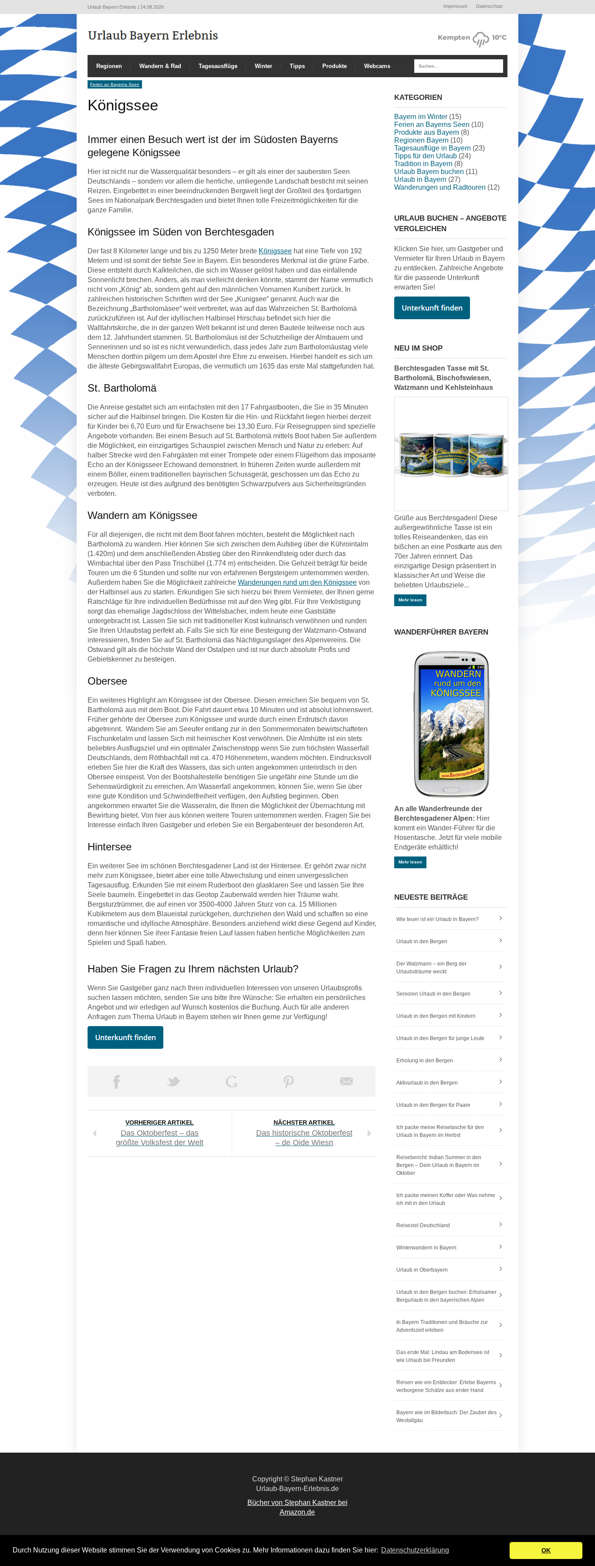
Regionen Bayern (421, 140)
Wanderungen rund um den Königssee (297, 582)
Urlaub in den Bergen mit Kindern (436, 1016)
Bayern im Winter (420, 116)
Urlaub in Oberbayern (422, 1270)
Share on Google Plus (231, 1081)
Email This (346, 1081)
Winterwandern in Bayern (426, 1248)
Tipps (297, 66)
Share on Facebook (116, 1081)
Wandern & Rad (160, 66)
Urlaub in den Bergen (421, 941)
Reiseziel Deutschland (423, 1225)
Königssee (275, 251)
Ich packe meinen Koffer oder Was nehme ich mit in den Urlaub (445, 1199)
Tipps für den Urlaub (425, 156)
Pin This (289, 1081)
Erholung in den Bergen (424, 1061)
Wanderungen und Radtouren (440, 187)
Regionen (109, 66)
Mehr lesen (410, 599)
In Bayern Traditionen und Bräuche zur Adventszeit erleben (442, 1326)
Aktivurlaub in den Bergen (427, 1083)
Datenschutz (489, 6)
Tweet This (174, 1081)
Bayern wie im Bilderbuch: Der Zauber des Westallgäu (446, 1416)
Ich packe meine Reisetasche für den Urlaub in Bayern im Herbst (440, 1131)
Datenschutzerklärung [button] (415, 1550)
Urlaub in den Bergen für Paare (433, 1105)
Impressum (455, 6)
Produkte (334, 66)
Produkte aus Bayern (426, 132)
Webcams (377, 66)
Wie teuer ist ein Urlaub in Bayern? (437, 919)
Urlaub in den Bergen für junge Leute (440, 1038)
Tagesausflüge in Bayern (432, 148)
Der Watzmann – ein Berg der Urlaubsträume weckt (431, 968)
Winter (263, 66)
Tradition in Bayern (423, 163)
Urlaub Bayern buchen (429, 171)
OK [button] (546, 1550)
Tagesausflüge (218, 66)
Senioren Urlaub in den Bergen (433, 994)
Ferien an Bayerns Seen (114, 84)
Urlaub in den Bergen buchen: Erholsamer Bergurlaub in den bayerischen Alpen (446, 1296)
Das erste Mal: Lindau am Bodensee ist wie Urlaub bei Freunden (442, 1356)
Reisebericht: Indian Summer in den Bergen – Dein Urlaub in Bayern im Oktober (438, 1165)
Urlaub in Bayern (420, 179)
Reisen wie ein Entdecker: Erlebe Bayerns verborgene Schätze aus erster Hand (446, 1386)
